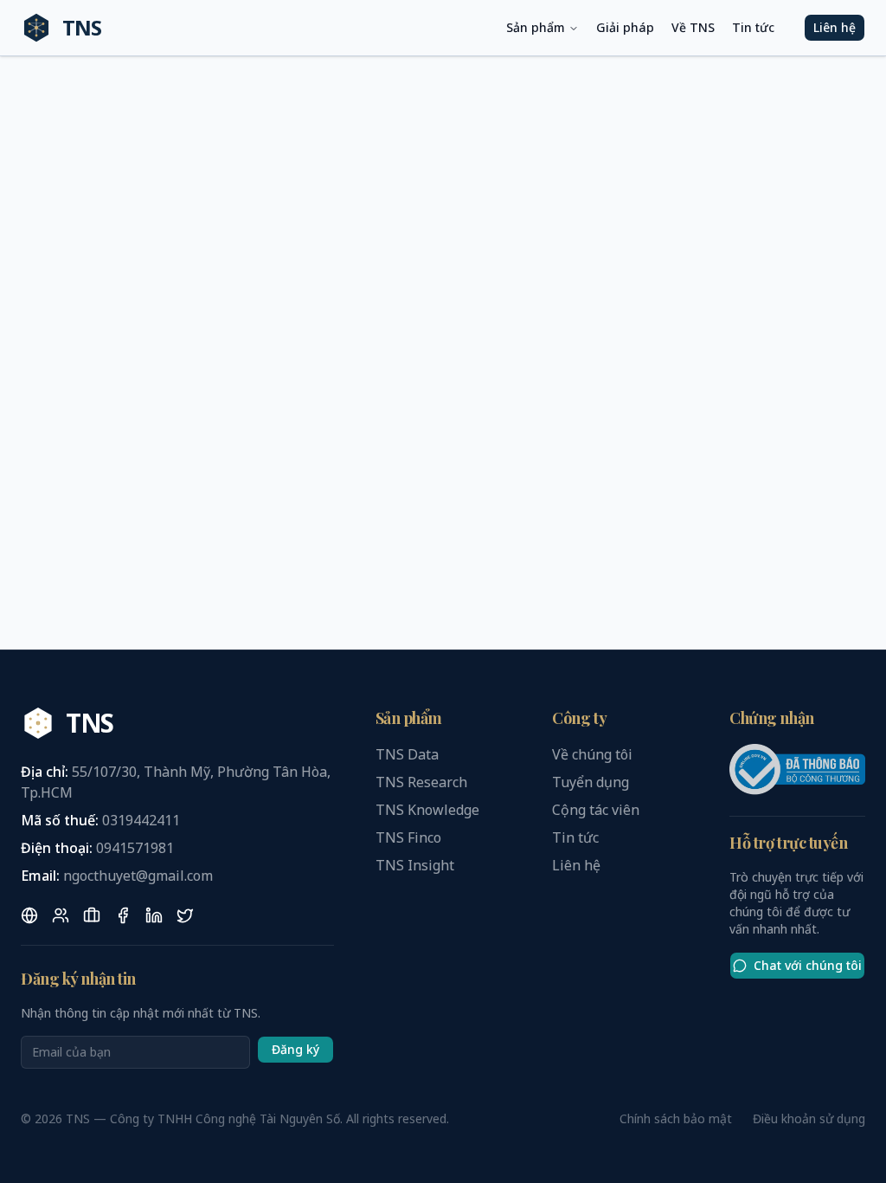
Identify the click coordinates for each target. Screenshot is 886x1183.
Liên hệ (834, 27)
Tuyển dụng (590, 782)
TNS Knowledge (427, 809)
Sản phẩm (535, 27)
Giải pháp (625, 27)
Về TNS (693, 27)
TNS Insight (415, 865)
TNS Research (421, 782)
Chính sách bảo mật (676, 1118)
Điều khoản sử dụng (809, 1118)
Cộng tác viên (595, 809)
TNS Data (407, 754)
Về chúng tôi (592, 754)
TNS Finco (408, 837)
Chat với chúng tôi (808, 965)
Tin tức (753, 27)
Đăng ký (295, 1049)
